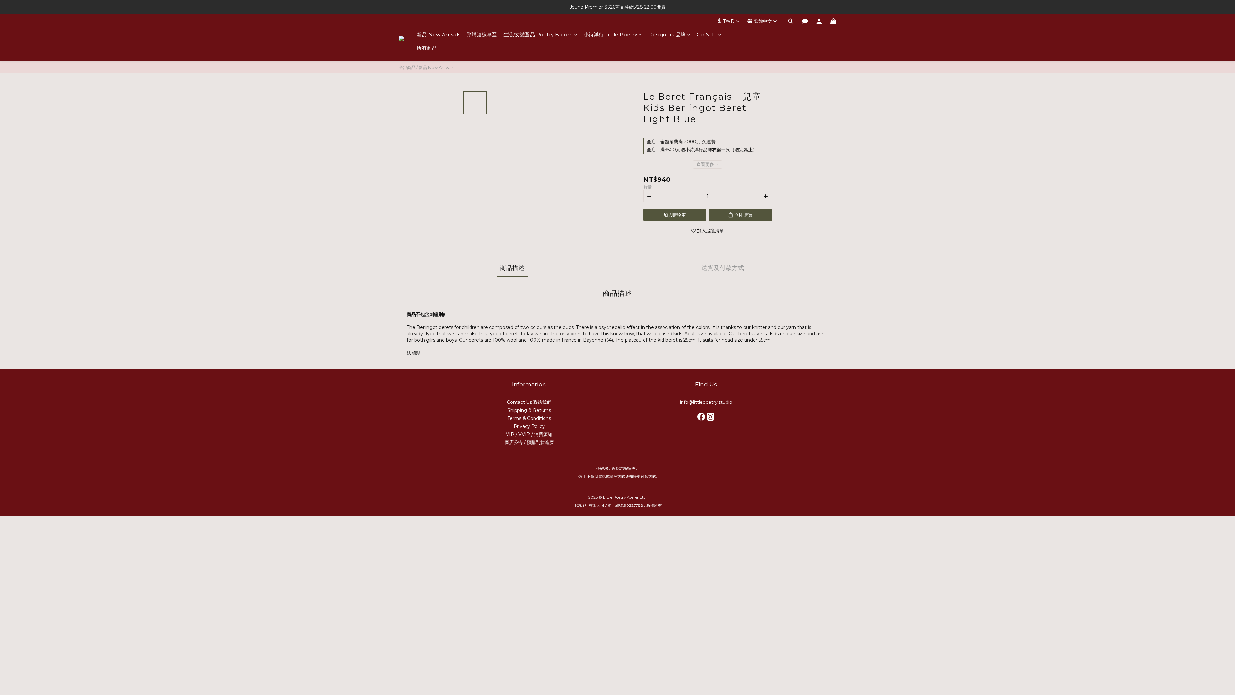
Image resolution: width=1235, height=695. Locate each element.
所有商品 (427, 48)
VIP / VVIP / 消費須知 (529, 434)
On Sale (707, 35)
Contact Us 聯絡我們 (529, 402)
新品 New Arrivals (439, 35)
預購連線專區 (482, 35)
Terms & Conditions (529, 418)
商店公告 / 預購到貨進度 (529, 442)
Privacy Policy (529, 426)
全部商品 (407, 67)
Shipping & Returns (529, 410)
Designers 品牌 (667, 35)
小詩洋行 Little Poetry (610, 35)
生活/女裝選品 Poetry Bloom (538, 35)
